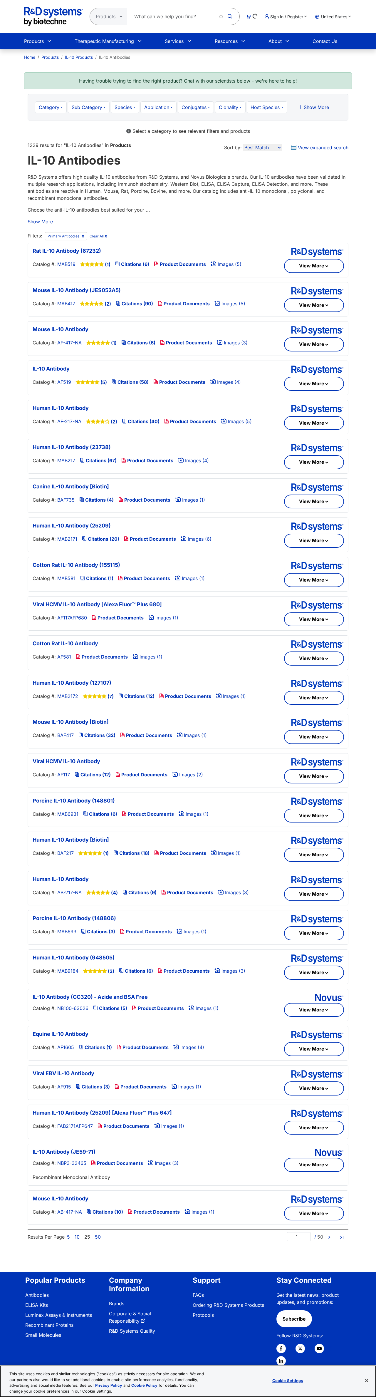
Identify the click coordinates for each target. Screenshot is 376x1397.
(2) (108, 304)
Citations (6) (134, 264)
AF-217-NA (69, 421)
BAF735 (66, 500)
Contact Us (325, 41)
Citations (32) (99, 735)
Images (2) (190, 775)
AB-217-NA (69, 892)
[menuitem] (29, 57)
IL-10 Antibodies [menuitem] (114, 57)
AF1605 (65, 1047)
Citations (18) (134, 853)
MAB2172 (67, 696)
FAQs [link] (198, 1295)
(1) (107, 264)
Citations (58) (132, 382)
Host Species (265, 107)
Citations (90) (136, 303)
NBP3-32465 (71, 1163)
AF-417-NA (69, 343)
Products (34, 41)
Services (174, 41)
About (275, 41)
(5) (103, 382)
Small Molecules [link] (43, 1335)
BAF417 (65, 735)
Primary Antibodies (64, 236)
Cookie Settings (287, 1380)
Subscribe (294, 1319)
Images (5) (228, 264)
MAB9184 (67, 971)
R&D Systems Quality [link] (132, 1331)
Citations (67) (101, 460)
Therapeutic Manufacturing (104, 41)
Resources (226, 41)
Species (123, 107)
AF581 (64, 657)
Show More (315, 107)
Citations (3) (100, 931)
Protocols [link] (203, 1315)
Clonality (228, 107)
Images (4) (228, 382)
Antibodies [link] (37, 1295)
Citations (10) (107, 1212)
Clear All (98, 236)
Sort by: (233, 147)
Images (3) (235, 343)
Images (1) (193, 500)
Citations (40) (143, 421)
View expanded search (322, 147)
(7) (111, 696)
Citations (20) (103, 539)
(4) (114, 893)
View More (311, 266)
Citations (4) (99, 500)
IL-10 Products (79, 57)
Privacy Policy (108, 1385)
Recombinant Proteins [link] (49, 1325)
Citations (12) (139, 696)
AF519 (64, 382)
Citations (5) (112, 1008)
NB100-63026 (72, 1008)
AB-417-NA (69, 1212)
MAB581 (66, 578)
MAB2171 (67, 539)
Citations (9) (142, 892)
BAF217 (65, 853)
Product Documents (182, 264)
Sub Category (87, 107)
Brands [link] (116, 1303)
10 (77, 1237)
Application (156, 107)
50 (98, 1237)
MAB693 (66, 931)
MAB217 (66, 460)
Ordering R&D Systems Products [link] (228, 1305)
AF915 (64, 1087)
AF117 (63, 775)
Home (29, 57)
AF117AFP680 (72, 618)
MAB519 (66, 264)
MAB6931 (67, 814)
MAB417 (66, 303)
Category (49, 107)
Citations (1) (99, 578)
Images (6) (199, 539)
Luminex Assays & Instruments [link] (58, 1315)
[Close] (366, 1380)
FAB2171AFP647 (75, 1126)
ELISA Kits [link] (36, 1305)
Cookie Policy (144, 1385)
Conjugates (194, 107)
